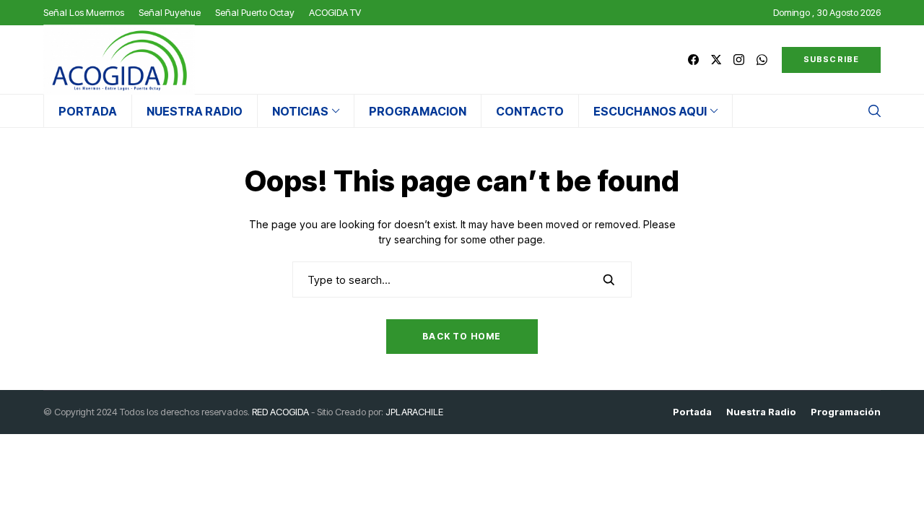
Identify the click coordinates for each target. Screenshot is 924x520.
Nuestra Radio (761, 412)
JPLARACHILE (414, 411)
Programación (846, 412)
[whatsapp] (762, 59)
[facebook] (693, 59)
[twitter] (716, 59)
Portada (692, 412)
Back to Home (461, 336)
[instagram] (738, 59)
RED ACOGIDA (280, 411)
